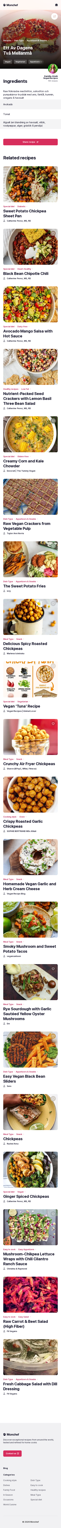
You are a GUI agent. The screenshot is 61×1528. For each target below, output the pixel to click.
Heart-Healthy (24, 269)
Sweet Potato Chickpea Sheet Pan (24, 213)
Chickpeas (13, 1138)
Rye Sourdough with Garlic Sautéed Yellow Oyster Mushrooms (27, 1014)
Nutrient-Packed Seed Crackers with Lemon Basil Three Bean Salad (27, 398)
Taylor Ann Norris (15, 533)
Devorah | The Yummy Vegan (21, 471)
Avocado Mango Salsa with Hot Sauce (28, 333)
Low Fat (25, 389)
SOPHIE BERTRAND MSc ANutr (22, 831)
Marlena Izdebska (15, 653)
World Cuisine (9, 1504)
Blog (5, 1468)
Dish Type (19, 40)
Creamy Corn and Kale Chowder (23, 463)
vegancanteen (14, 956)
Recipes (7, 40)
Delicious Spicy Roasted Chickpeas (25, 646)
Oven (22, 817)
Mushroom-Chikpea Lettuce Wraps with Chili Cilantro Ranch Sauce (28, 1259)
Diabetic (21, 206)
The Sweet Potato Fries (24, 586)
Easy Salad (23, 1317)
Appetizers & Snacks (37, 40)
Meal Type (8, 639)
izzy (9, 591)
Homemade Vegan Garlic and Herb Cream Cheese (29, 886)
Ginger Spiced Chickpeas (26, 1196)
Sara (9, 1086)
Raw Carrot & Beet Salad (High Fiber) (25, 1324)
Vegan (8, 62)
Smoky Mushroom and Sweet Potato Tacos (29, 949)
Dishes (6, 1485)
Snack (19, 639)
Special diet (8, 206)
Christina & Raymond (17, 1268)
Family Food (9, 1490)
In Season (8, 1495)
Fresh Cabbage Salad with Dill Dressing (30, 1386)
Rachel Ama (12, 1143)
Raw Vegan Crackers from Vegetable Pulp (26, 526)
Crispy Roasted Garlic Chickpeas (23, 824)
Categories (9, 1475)
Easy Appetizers (26, 1249)
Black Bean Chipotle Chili (25, 273)
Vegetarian (20, 62)
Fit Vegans (12, 1331)
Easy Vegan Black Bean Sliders (24, 1079)
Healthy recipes (10, 389)
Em (8, 1023)
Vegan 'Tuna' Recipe (21, 706)
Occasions (8, 1499)
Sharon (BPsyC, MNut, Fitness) (22, 768)
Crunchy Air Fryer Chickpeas (29, 763)
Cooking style (9, 817)
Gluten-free (22, 456)
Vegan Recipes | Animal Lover (21, 711)
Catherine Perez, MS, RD (19, 221)
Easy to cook (9, 1249)
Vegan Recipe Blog (16, 893)
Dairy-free (22, 326)
